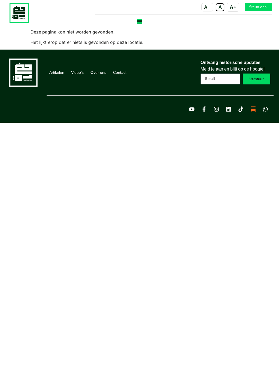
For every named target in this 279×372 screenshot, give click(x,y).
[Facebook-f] (204, 109)
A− (207, 7)
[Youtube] (191, 109)
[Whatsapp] (265, 109)
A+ (233, 7)
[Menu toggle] (139, 21)
